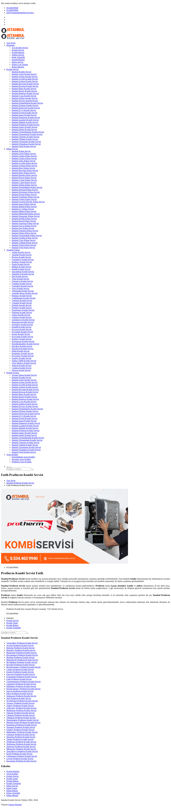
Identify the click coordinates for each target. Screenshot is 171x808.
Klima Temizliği (13, 793)
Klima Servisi (17, 62)
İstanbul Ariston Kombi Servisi (25, 81)
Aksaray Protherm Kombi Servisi (20, 703)
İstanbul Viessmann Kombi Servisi (26, 141)
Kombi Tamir (12, 623)
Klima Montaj (12, 795)
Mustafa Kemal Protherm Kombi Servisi (23, 722)
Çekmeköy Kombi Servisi (23, 259)
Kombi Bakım (12, 625)
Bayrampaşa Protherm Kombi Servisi (22, 655)
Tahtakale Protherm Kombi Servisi (21, 718)
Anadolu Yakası (13, 250)
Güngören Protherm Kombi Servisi (21, 684)
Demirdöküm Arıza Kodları (23, 457)
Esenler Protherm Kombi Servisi (20, 672)
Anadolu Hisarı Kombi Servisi (24, 293)
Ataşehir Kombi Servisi (22, 255)
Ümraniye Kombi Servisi (22, 281)
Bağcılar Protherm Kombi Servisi (20, 648)
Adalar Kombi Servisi (21, 252)
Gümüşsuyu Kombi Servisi (23, 320)
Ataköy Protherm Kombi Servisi (20, 705)
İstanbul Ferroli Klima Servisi (24, 194)
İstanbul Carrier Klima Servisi (24, 180)
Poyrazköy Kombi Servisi (23, 356)
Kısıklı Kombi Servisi (21, 334)
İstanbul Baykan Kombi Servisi (25, 86)
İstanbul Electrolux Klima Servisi (26, 192)
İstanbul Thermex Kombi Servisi (25, 137)
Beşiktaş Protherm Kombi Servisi (20, 657)
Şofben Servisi (18, 55)
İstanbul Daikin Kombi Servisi (24, 98)
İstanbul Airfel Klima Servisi (24, 153)
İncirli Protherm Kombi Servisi (19, 754)
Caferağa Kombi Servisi (22, 300)
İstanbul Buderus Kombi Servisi (25, 93)
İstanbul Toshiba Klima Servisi (25, 238)
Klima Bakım (12, 791)
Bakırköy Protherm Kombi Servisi (20, 650)
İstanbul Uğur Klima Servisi (23, 240)
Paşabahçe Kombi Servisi (22, 353)
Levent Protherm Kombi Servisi (19, 758)
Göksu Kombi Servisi (21, 315)
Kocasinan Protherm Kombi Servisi (21, 761)
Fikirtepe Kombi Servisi (22, 312)
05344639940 (12, 8)
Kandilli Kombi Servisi (21, 327)
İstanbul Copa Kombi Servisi (24, 96)
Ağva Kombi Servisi (20, 288)
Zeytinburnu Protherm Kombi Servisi (22, 701)
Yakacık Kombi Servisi (21, 365)
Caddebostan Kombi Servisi (23, 298)
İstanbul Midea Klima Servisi (24, 211)
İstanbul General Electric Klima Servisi (28, 202)
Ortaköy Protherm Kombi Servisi (20, 730)
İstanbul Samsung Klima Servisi (25, 223)
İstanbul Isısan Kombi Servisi (24, 115)
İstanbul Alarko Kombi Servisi (24, 76)
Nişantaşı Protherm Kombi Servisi (20, 727)
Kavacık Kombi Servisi (22, 329)
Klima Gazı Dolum (20, 64)
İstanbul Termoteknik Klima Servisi (27, 235)
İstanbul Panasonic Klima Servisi (26, 216)
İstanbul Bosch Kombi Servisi (24, 91)
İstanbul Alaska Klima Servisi (24, 158)
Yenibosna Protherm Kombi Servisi (21, 742)
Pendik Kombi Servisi (21, 269)
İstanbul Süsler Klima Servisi (24, 233)
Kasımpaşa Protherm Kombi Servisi (21, 725)
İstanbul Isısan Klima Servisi (24, 204)
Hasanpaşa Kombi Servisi (23, 322)
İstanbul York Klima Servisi (23, 247)
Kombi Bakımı (18, 52)
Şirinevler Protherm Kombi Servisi (21, 746)
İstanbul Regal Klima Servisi (24, 221)
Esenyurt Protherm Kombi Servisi (20, 674)
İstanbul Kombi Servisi (21, 72)
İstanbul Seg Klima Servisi (23, 228)
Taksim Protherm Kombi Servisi (20, 739)
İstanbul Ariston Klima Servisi (24, 166)
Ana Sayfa (10, 43)
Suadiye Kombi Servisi (21, 358)
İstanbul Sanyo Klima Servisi (24, 226)
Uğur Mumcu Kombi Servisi (24, 363)
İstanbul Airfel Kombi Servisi (24, 74)
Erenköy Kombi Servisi (22, 308)
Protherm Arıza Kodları (22, 462)
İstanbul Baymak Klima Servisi (25, 170)
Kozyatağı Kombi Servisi (22, 336)
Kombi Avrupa (12, 373)
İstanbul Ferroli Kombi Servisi (24, 113)
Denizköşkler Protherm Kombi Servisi (22, 720)
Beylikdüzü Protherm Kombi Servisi (21, 662)
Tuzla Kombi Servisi (20, 279)
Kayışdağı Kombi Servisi (22, 332)
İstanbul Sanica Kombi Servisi (24, 127)
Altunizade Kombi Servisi (23, 291)
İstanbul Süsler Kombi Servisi (24, 129)
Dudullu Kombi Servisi (21, 305)
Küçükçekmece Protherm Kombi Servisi (23, 689)
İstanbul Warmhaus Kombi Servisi (26, 144)
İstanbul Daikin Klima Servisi (24, 185)
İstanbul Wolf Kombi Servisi (24, 146)
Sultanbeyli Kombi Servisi (23, 274)
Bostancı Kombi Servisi (22, 296)
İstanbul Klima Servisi (21, 151)
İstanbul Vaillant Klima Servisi (24, 243)
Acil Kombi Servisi (20, 48)
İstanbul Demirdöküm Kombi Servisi (27, 103)
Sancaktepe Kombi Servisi (23, 271)
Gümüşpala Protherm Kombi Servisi (21, 756)
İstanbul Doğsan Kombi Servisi (25, 105)
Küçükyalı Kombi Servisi (22, 348)
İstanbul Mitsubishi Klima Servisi (26, 214)
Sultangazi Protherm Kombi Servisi (21, 696)
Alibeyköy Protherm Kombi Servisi (21, 708)
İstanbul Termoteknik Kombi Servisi (27, 134)
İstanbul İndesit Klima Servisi (24, 206)
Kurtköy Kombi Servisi (22, 339)
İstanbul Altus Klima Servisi (23, 161)
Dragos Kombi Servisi (21, 370)
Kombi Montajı (18, 60)
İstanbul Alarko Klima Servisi (24, 156)
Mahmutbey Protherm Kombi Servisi (22, 732)
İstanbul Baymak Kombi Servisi (25, 84)
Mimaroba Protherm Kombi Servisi (21, 749)
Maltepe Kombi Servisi (21, 267)
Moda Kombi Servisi (20, 351)
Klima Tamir (11, 788)
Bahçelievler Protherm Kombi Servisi (22, 660)
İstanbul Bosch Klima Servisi (24, 178)
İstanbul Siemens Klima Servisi (25, 231)
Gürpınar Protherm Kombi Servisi (20, 734)
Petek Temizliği (18, 57)
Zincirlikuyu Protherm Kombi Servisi (22, 751)
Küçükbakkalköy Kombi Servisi (25, 344)
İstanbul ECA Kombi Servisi (24, 110)
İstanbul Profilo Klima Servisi (24, 218)
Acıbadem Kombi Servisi (22, 286)
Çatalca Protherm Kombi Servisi (20, 669)
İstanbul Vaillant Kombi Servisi (25, 139)
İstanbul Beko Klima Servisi (24, 173)
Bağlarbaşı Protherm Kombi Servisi (21, 710)
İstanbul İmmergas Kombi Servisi (26, 117)
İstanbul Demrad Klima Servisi (25, 190)
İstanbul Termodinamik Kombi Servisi (28, 132)
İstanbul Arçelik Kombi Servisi (25, 79)
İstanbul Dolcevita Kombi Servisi (26, 108)
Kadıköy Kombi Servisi (22, 262)
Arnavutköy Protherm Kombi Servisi (22, 643)
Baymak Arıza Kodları (21, 459)
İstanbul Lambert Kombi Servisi (25, 120)
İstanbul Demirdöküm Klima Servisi (27, 187)
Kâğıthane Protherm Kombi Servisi (21, 686)
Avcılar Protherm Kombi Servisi (20, 645)
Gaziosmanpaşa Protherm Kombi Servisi (23, 681)
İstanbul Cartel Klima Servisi (24, 182)
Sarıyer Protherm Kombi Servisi (19, 691)
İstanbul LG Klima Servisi (23, 209)
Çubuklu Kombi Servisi (22, 303)
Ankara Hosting (15, 804)
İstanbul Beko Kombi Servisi (24, 88)
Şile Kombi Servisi (20, 276)
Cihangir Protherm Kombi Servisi (20, 715)
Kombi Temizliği (13, 628)
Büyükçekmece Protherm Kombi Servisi (23, 667)
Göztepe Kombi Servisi (22, 317)
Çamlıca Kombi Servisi (21, 368)
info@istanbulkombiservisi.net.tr (20, 13)
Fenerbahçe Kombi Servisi (23, 310)
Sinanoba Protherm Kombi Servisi (20, 737)
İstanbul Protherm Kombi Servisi (25, 125)
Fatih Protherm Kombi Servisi (19, 679)
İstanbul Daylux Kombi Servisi (25, 101)
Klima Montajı (18, 67)
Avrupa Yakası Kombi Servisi (24, 375)
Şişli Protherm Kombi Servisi (18, 698)
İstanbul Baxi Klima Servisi (23, 168)
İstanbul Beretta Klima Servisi (24, 175)
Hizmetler (10, 45)
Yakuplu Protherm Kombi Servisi (20, 713)
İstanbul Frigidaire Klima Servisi (25, 197)
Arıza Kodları (12, 454)
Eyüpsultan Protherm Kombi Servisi (21, 677)
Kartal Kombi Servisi (21, 264)
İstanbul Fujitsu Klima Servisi (24, 199)
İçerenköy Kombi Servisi (22, 324)
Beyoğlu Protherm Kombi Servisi (20, 665)
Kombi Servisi (18, 50)
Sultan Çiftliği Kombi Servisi (24, 361)
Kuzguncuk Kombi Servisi (23, 341)
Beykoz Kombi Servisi (21, 257)
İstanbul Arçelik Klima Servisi (24, 163)
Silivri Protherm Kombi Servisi (19, 693)
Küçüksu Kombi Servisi (22, 346)
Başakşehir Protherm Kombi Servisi (21, 653)
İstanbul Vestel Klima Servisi (24, 245)
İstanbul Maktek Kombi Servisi (25, 122)
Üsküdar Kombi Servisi (22, 283)
